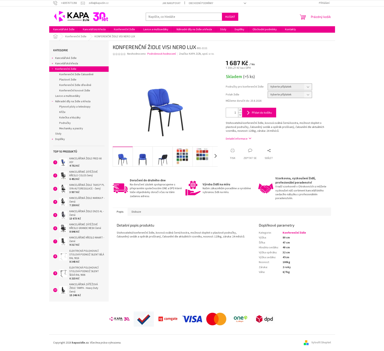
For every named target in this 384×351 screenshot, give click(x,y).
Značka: (196, 54)
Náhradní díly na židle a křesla (73, 101)
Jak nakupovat (171, 3)
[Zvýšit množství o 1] (240, 110)
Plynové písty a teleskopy (75, 107)
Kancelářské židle (66, 58)
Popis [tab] (120, 212)
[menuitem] (64, 29)
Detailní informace (237, 139)
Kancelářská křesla (66, 64)
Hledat (230, 16)
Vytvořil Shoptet (321, 343)
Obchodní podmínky (201, 3)
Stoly (58, 134)
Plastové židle (67, 80)
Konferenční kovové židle (74, 91)
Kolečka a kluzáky (70, 118)
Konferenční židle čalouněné (76, 74)
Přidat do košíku (262, 112)
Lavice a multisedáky (67, 96)
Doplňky (60, 139)
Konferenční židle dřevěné (75, 85)
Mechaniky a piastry (71, 128)
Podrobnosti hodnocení (161, 54)
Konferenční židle (65, 69)
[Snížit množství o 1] (240, 115)
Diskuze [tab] (136, 212)
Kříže (62, 112)
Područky (65, 123)
